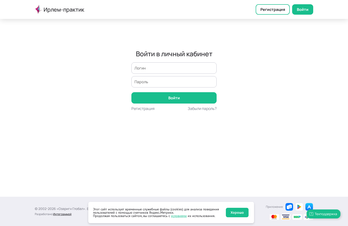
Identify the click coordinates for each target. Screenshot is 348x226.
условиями (179, 216)
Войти (302, 9)
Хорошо (237, 212)
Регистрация (272, 9)
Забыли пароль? (202, 108)
